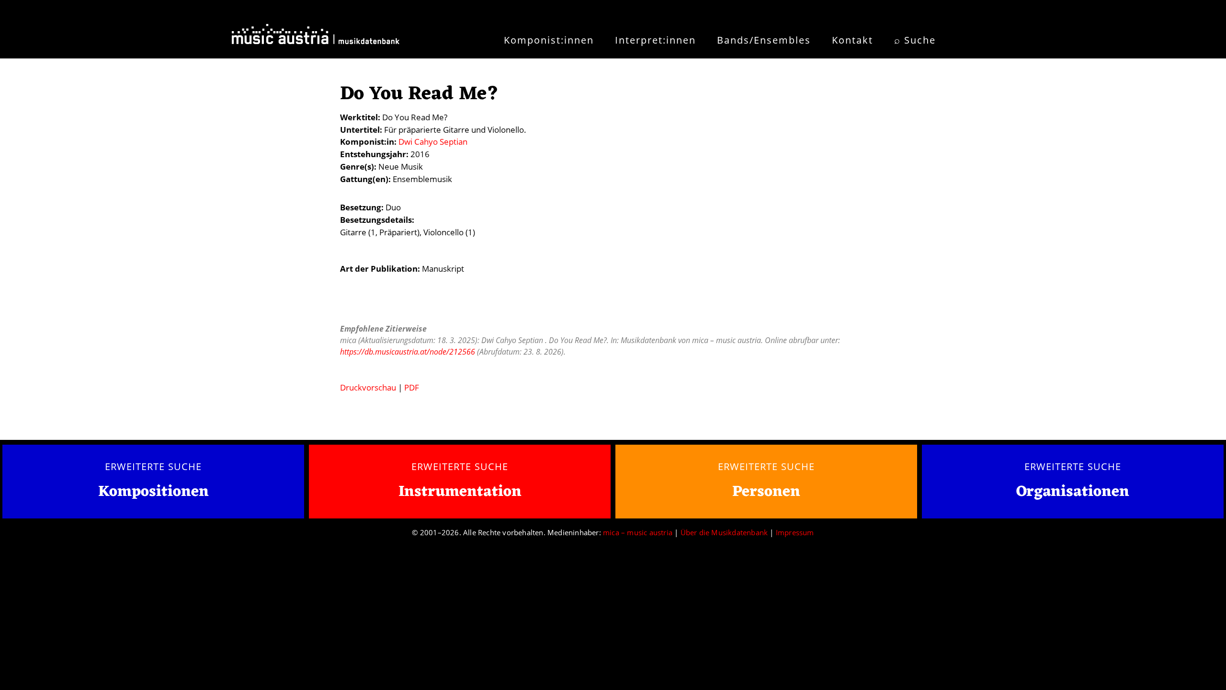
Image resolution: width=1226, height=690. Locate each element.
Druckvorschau (368, 387)
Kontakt (852, 40)
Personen (766, 492)
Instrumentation (460, 492)
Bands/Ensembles (764, 40)
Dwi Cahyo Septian (432, 141)
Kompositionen (153, 492)
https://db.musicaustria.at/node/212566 (407, 351)
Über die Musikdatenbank (724, 532)
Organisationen (1072, 492)
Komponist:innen (549, 40)
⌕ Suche (915, 40)
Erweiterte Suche (153, 466)
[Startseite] (315, 37)
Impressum (795, 532)
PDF (411, 387)
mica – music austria (637, 532)
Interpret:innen (655, 40)
